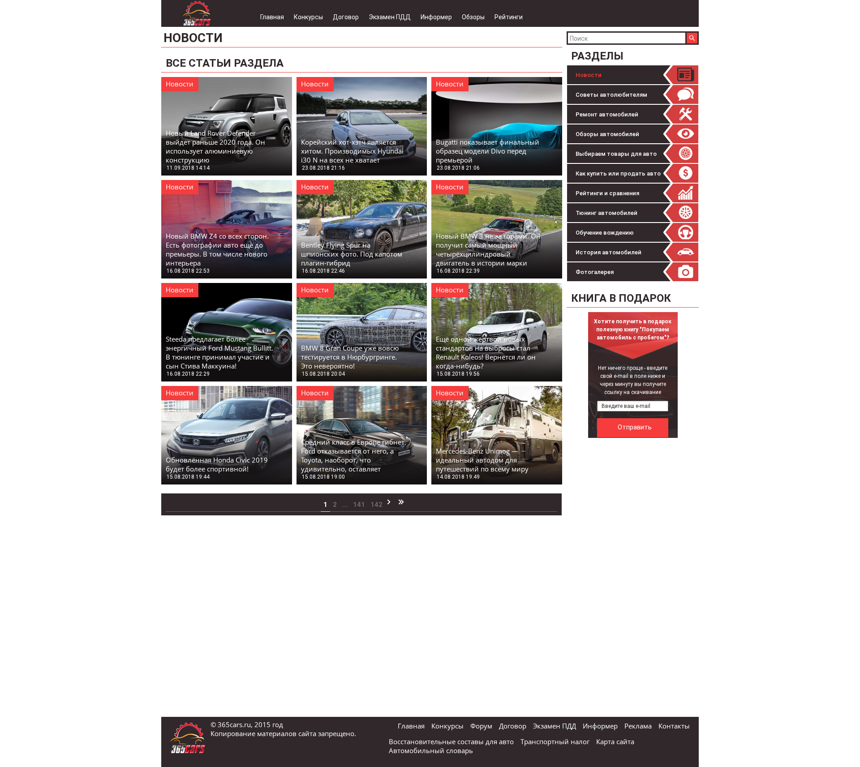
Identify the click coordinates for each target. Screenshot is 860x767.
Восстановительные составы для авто (451, 741)
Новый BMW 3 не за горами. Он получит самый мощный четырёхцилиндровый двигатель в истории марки (488, 249)
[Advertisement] (634, 576)
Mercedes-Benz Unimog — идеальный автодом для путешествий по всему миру (482, 459)
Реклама (638, 725)
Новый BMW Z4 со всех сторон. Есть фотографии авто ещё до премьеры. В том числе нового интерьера (217, 249)
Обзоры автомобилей (607, 134)
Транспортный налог (554, 741)
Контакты (674, 725)
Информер (436, 17)
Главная (272, 17)
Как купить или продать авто (618, 173)
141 (359, 505)
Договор (346, 17)
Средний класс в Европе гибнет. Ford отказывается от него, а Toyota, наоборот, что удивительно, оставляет (353, 455)
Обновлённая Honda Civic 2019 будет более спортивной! (217, 464)
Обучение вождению (605, 232)
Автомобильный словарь (431, 750)
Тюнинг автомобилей (606, 213)
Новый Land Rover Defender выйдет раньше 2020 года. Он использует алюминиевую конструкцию (215, 146)
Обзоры (473, 17)
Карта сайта (615, 741)
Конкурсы (308, 17)
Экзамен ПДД (390, 17)
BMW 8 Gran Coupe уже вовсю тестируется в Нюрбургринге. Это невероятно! (350, 356)
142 (376, 505)
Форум (481, 725)
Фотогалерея (595, 272)
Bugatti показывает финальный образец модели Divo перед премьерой (487, 150)
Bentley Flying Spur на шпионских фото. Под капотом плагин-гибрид (351, 253)
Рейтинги (508, 17)
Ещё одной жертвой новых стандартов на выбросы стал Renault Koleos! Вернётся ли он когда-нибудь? (486, 352)
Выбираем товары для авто (616, 153)
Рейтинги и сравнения (607, 193)
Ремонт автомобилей (607, 114)
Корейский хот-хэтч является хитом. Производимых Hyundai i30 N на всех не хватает (352, 150)
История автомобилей (608, 252)
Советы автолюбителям (611, 94)
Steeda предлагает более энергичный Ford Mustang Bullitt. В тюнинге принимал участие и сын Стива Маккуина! (219, 352)
